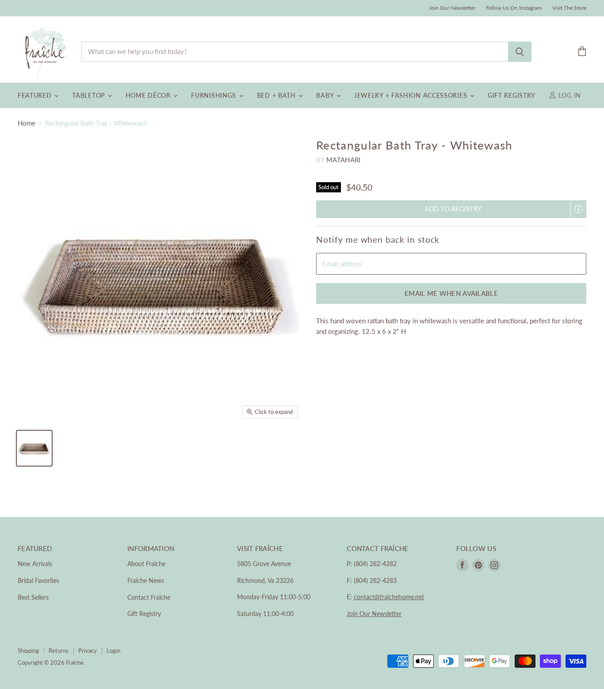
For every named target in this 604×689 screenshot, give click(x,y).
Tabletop (89, 95)
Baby (326, 95)
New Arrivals (35, 563)
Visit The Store (569, 8)
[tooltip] (578, 209)
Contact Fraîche (148, 597)
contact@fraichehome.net (389, 597)
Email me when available (451, 293)
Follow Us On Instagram (514, 8)
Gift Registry (511, 95)
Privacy (87, 650)
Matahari (343, 160)
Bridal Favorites (38, 580)
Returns (59, 650)
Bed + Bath (277, 95)
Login (113, 650)
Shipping (28, 650)
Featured (36, 95)
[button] (451, 209)
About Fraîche (146, 563)
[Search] (519, 52)
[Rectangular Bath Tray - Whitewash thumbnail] (34, 448)
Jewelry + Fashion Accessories (411, 95)
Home (26, 123)
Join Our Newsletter (452, 8)
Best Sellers (33, 597)
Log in (568, 95)
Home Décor (149, 95)
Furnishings (214, 95)
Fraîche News (145, 580)
